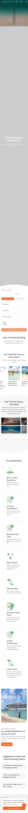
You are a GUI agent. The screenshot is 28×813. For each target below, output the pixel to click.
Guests (4, 322)
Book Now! (7, 744)
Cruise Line (5, 304)
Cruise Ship (5, 310)
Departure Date (6, 317)
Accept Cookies (14, 808)
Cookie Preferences (12, 804)
